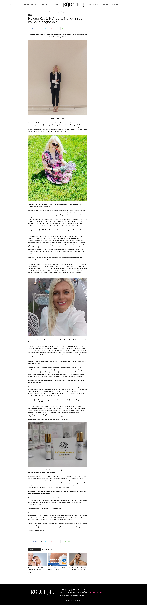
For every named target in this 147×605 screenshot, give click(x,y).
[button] (143, 4)
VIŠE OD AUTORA (47, 550)
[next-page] (32, 576)
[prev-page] (29, 576)
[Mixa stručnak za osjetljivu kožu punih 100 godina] (57, 559)
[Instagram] (94, 592)
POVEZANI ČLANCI (34, 550)
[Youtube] (101, 592)
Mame (36, 12)
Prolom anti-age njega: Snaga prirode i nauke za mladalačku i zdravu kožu (78, 569)
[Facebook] (90, 592)
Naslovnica (30, 12)
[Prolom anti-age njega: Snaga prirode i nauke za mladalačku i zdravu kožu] (78, 559)
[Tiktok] (97, 592)
